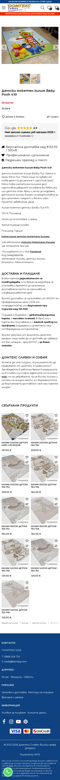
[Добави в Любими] (26, 415)
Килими (20, 258)
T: (2, 656)
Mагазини (16, 677)
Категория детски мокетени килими (26, 236)
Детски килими (35, 258)
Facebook (35, 251)
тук (4, 376)
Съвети (28, 677)
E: (3, 661)
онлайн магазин (22, 763)
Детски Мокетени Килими (38, 242)
